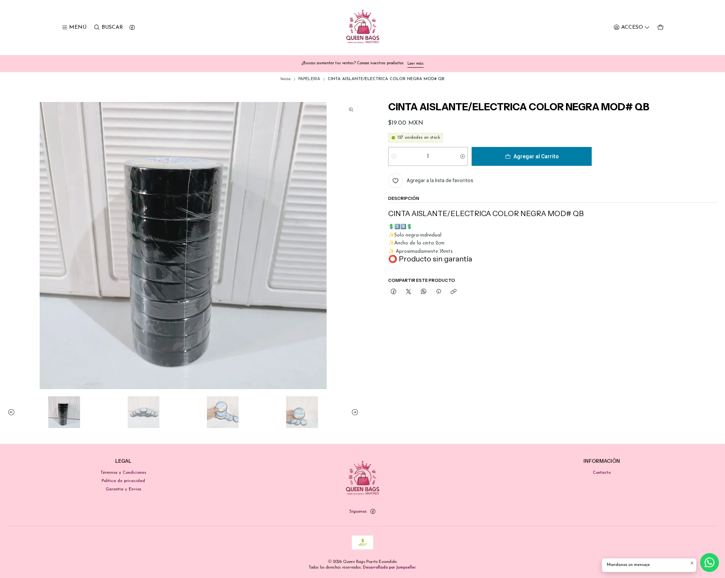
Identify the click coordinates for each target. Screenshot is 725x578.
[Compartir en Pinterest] (438, 291)
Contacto (602, 472)
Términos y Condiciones (123, 472)
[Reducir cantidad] (394, 156)
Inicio (285, 79)
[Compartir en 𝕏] (408, 291)
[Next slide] (353, 412)
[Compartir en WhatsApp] (423, 291)
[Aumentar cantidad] (462, 156)
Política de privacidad (123, 481)
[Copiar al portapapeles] (453, 291)
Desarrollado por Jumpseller (389, 568)
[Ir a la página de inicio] (362, 28)
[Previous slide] (13, 412)
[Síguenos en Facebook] (132, 28)
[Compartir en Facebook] (393, 291)
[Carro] (660, 28)
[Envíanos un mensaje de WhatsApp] (709, 562)
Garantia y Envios (123, 489)
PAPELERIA (309, 79)
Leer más (415, 64)
